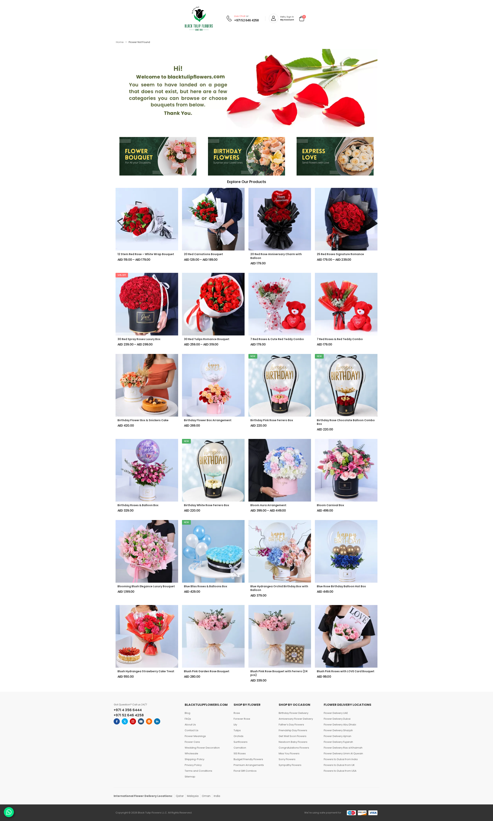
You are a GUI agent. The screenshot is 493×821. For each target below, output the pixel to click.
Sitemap (190, 776)
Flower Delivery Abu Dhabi (340, 724)
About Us (190, 724)
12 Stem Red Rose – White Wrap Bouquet (145, 254)
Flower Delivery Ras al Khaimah (343, 748)
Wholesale (191, 753)
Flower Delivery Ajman (337, 736)
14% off (121, 275)
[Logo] (199, 18)
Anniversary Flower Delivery (296, 719)
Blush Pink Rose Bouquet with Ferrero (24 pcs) (279, 673)
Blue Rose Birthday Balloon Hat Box (341, 586)
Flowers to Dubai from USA (340, 771)
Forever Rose (242, 719)
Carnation (240, 748)
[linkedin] (157, 721)
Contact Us (191, 730)
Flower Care (192, 742)
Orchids (238, 736)
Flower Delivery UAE (336, 713)
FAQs (188, 719)
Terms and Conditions (198, 771)
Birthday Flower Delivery (293, 713)
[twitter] (125, 721)
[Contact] (229, 18)
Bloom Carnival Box (330, 505)
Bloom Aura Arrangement (268, 505)
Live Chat (239, 16)
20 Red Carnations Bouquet (203, 254)
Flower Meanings (195, 736)
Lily (235, 724)
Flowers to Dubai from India (341, 759)
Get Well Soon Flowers (292, 736)
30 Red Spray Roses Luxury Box (138, 339)
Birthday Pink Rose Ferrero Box (271, 420)
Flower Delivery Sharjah (338, 730)
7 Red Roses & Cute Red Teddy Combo (277, 339)
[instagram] (133, 721)
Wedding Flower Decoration (202, 748)
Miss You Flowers (289, 753)
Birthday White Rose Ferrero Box (206, 505)
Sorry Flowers (287, 759)
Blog (187, 713)
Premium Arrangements (249, 765)
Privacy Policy (193, 765)
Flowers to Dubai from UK (339, 765)
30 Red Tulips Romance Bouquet (206, 339)
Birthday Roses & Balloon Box (137, 505)
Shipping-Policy (194, 759)
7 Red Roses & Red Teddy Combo (340, 339)
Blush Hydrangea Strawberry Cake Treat (145, 671)
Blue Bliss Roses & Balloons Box (205, 586)
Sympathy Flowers (290, 765)
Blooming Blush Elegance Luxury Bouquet (146, 586)
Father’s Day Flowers (291, 724)
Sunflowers (240, 742)
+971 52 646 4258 (246, 20)
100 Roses (240, 753)
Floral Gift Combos (245, 771)
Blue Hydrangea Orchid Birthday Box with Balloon (279, 588)
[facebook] (117, 721)
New (252, 356)
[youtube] (141, 721)
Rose (237, 713)
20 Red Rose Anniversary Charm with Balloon (276, 256)
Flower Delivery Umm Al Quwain (343, 753)
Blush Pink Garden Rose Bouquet (206, 671)
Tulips (237, 730)
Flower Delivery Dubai (337, 719)
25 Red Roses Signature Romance (340, 254)
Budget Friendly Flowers (248, 759)
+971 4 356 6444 (128, 710)
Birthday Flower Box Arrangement (207, 420)
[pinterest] (149, 721)
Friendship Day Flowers (293, 730)
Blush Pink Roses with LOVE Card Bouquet (345, 671)
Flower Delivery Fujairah (338, 742)
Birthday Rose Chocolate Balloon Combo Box (346, 422)
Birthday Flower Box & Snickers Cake (143, 420)
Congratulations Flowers (294, 748)
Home (120, 42)
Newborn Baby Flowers (293, 742)
